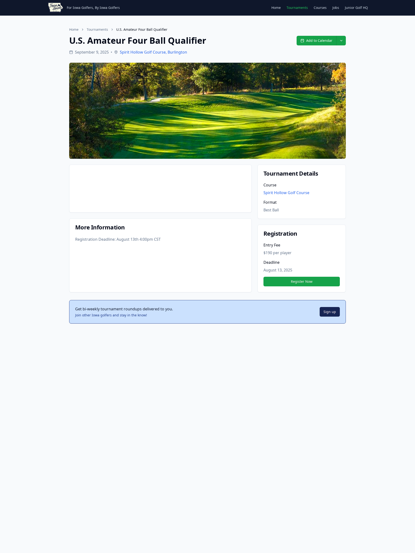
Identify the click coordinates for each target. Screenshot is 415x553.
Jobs (335, 7)
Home (276, 7)
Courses (320, 7)
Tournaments (297, 7)
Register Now (301, 281)
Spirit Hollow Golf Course (286, 192)
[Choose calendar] (341, 40)
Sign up (329, 311)
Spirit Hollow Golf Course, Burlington (153, 52)
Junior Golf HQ (356, 7)
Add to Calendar (319, 40)
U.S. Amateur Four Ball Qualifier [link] (141, 29)
